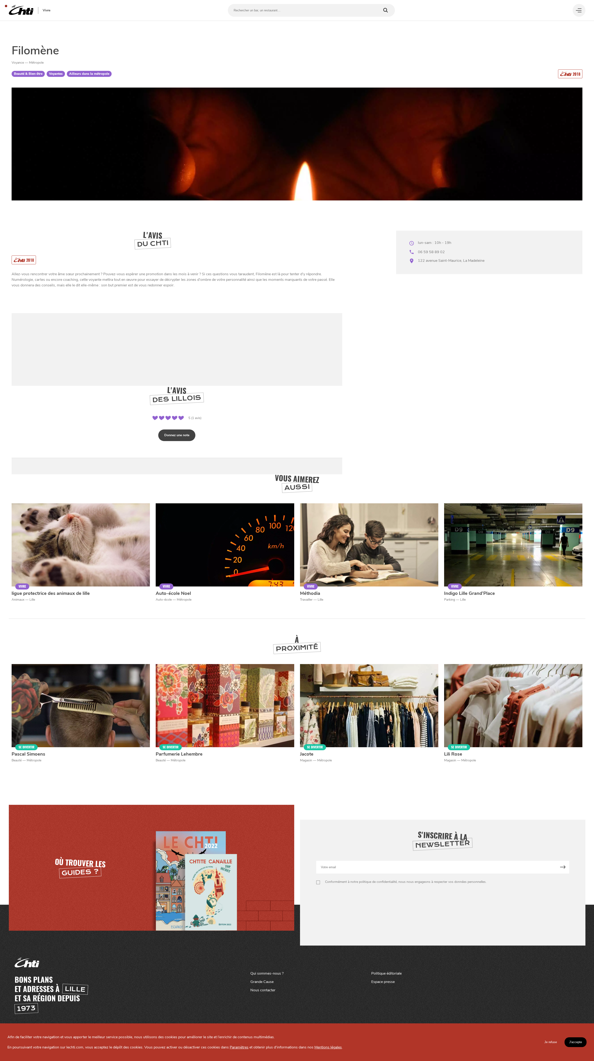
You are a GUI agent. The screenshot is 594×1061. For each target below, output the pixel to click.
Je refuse (550, 1042)
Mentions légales (328, 1047)
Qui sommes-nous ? (267, 973)
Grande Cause (262, 981)
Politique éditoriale (386, 973)
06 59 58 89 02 (431, 252)
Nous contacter (262, 990)
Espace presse (383, 981)
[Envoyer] (563, 867)
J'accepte (575, 1042)
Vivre (46, 10)
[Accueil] (21, 10)
